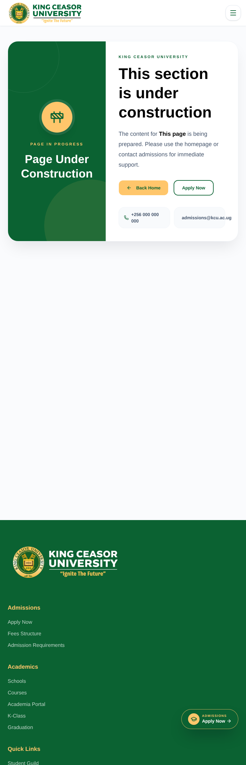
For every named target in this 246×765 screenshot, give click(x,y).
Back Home (148, 187)
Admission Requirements (36, 645)
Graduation (20, 727)
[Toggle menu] (233, 13)
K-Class (17, 716)
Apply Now (193, 187)
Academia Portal (26, 704)
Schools (17, 681)
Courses (17, 693)
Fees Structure (24, 634)
